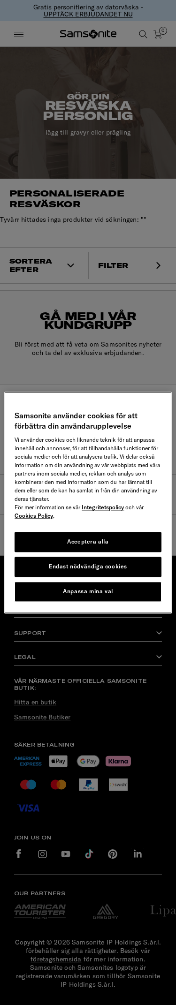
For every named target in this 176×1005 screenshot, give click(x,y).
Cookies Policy (34, 516)
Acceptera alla (87, 541)
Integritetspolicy (103, 507)
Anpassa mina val (88, 591)
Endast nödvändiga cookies (88, 566)
